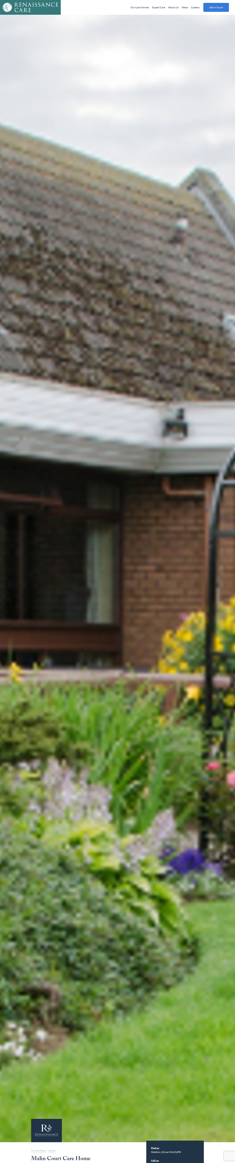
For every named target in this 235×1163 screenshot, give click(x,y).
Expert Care (158, 7)
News (185, 7)
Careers (195, 7)
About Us (173, 7)
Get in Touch (216, 7)
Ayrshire (52, 1151)
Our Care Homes (140, 7)
